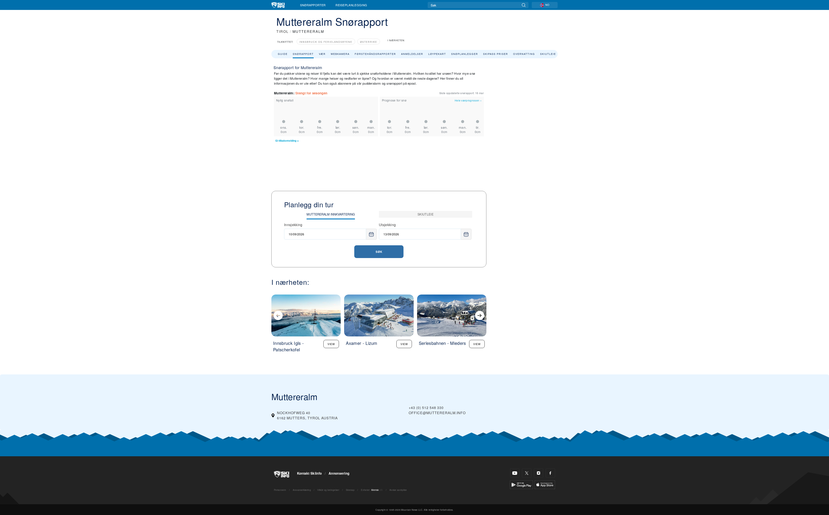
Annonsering (339, 473)
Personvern (280, 489)
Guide (283, 53)
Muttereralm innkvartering (331, 214)
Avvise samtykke (398, 489)
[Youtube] (514, 473)
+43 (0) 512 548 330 (426, 407)
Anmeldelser (412, 53)
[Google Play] (521, 484)
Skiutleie (548, 53)
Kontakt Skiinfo (309, 473)
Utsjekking (387, 224)
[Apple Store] (545, 484)
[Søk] (523, 5)
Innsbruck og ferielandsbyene (325, 41)
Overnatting (524, 53)
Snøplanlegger (464, 53)
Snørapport (303, 53)
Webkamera (340, 53)
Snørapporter (313, 5)
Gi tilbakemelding (285, 141)
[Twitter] (526, 473)
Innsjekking (293, 224)
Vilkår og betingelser (328, 489)
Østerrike (368, 41)
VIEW (331, 344)
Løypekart (437, 53)
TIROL (282, 31)
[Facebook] (550, 473)
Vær (322, 53)
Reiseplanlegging (351, 5)
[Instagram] (538, 473)
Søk (379, 252)
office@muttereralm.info (437, 412)
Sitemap (350, 489)
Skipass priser (495, 53)
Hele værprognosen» (468, 100)
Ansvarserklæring (302, 489)
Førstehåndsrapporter (375, 53)
